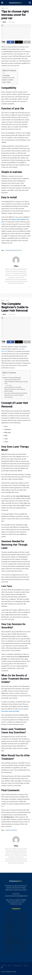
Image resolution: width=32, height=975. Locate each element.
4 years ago (12, 22)
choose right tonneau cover (13, 250)
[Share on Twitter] (19, 42)
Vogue (24, 947)
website (24, 949)
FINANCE (8, 952)
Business (8, 919)
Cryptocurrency (9, 930)
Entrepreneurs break (9, 944)
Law (16, 932)
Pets (16, 950)
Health (7, 300)
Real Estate (24, 913)
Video (24, 944)
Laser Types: (9, 385)
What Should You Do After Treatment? (14, 395)
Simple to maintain (7, 80)
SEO (24, 920)
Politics (16, 952)
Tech (24, 935)
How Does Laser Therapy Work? (12, 379)
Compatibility (6, 75)
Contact (26, 965)
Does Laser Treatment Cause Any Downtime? (15, 393)
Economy (8, 936)
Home (2, 8)
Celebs (8, 924)
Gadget (16, 912)
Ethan (4, 22)
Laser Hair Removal (11, 830)
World (24, 952)
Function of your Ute (8, 77)
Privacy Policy (17, 965)
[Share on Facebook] (10, 42)
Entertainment (9, 941)
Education (8, 938)
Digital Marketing (8, 933)
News (16, 945)
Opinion (16, 948)
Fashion (8, 947)
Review (24, 918)
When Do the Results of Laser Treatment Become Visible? (14, 390)
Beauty (8, 917)
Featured (8, 949)
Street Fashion (24, 928)
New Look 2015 (16, 942)
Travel (24, 940)
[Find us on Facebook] (1, 968)
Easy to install (6, 82)
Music (16, 939)
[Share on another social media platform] (27, 42)
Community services (8, 927)
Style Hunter (24, 932)
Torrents (24, 937)
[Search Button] (30, 2)
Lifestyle (16, 935)
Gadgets (16, 914)
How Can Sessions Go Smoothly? (12, 387)
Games (16, 917)
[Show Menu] (2, 2)
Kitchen (16, 930)
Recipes (24, 916)
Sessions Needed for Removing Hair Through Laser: (15, 382)
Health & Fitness (16, 922)
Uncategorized (25, 942)
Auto (7, 8)
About (9, 965)
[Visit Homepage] (16, 3)
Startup (24, 925)
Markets (16, 937)
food (8, 954)
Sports (24, 923)
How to (16, 927)
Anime (8, 912)
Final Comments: (8, 397)
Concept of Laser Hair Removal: (11, 377)
